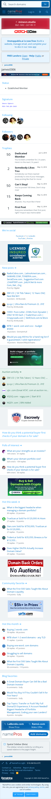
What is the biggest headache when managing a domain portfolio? (24, 509)
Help (12, 773)
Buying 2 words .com (17, 629)
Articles (30, 238)
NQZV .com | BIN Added (19, 402)
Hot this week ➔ (11, 501)
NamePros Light (18, 763)
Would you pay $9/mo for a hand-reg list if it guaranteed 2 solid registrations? (28, 338)
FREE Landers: (14, 55)
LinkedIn (32, 236)
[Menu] (4, 12)
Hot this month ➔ (11, 624)
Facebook (20, 236)
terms (42, 787)
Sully (19, 594)
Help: (32, 55)
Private (25, 58)
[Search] (46, 12)
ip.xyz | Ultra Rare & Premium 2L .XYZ (25, 304)
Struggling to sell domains (19, 653)
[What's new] (39, 12)
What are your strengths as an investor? (26, 450)
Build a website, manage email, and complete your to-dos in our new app (25, 43)
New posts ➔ (9, 267)
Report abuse (28, 767)
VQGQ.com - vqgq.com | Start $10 (24, 396)
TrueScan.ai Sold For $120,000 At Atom (26, 518)
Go (45, 4)
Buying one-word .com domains (22, 645)
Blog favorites (9, 676)
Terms (37, 770)
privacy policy (33, 787)
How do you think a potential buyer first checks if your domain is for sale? (24, 434)
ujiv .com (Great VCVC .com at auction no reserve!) (28, 390)
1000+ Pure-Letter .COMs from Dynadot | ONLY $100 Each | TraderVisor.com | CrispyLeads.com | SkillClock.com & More (27, 315)
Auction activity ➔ (11, 371)
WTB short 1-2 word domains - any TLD (26, 637)
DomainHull (22, 331)
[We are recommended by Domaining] (6, 779)
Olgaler (17, 288)
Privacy (5, 773)
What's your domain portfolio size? (24, 458)
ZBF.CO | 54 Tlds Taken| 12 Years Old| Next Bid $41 (28, 377)
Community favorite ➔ (14, 583)
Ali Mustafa (20, 299)
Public (38, 55)
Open (24, 55)
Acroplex (18, 715)
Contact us (6, 767)
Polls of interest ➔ (12, 445)
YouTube (21, 238)
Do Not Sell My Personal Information (17, 770)
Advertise (17, 767)
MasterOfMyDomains (26, 342)
